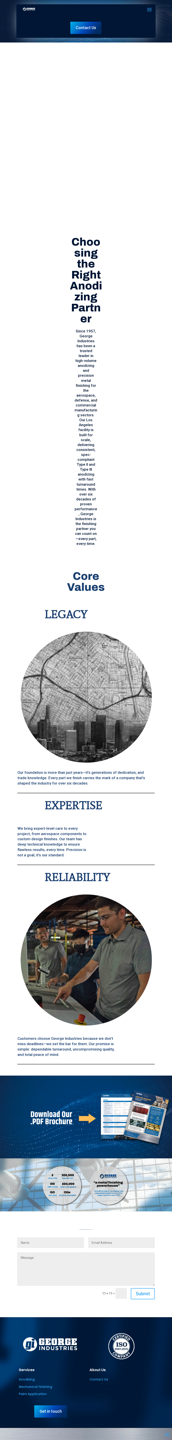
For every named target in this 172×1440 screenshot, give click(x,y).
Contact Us (86, 27)
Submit (143, 1293)
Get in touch (51, 1411)
